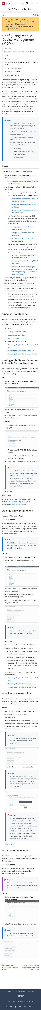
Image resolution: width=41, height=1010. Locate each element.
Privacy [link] (14, 1001)
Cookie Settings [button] (29, 1001)
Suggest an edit (33, 15)
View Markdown (38, 15)
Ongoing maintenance (12, 59)
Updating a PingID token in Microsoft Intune (23, 354)
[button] (32, 3)
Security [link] (20, 1001)
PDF (35, 15)
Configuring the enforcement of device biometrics (10, 967)
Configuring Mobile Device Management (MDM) (19, 52)
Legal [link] (8, 1001)
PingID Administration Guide (20, 9)
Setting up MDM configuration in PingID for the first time (21, 63)
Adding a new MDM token (13, 68)
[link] (3, 3)
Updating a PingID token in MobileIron (21, 351)
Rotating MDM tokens (12, 75)
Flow (6, 55)
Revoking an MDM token (12, 71)
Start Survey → (15, 29)
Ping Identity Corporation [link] (26, 991)
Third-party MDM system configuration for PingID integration (30, 967)
